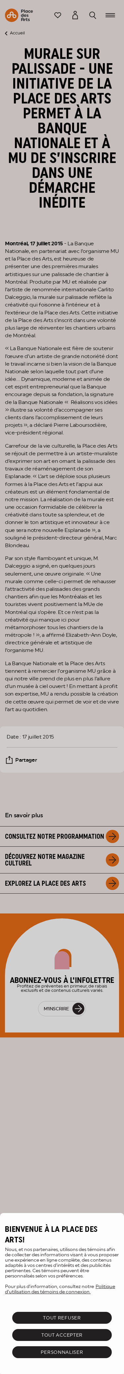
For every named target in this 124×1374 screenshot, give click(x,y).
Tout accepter (62, 1335)
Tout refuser (62, 1317)
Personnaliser (62, 1352)
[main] (62, 1293)
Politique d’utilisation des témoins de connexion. (60, 1289)
